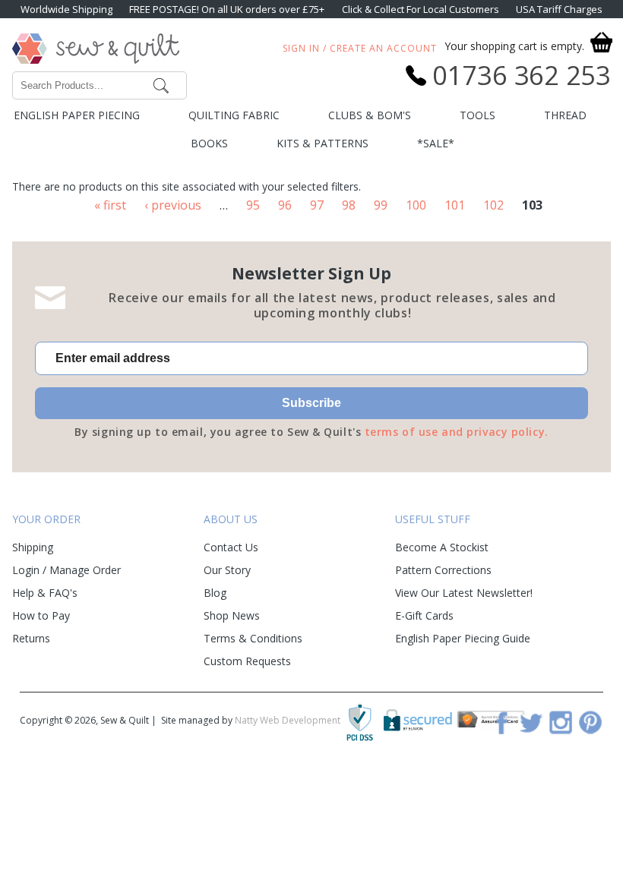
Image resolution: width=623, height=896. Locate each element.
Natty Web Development (287, 720)
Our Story (227, 570)
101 (454, 205)
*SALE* (435, 143)
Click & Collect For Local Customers (420, 9)
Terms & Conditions (253, 638)
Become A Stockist (442, 547)
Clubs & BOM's (369, 115)
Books (209, 143)
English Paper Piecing (77, 115)
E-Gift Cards (424, 615)
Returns (31, 638)
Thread (565, 115)
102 (493, 205)
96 (285, 205)
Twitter (531, 722)
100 (416, 205)
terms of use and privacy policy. (457, 431)
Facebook (501, 722)
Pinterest (590, 722)
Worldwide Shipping (66, 9)
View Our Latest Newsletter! (464, 592)
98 (349, 205)
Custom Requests (247, 661)
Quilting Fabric (234, 115)
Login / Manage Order (66, 570)
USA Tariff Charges (559, 9)
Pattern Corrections (443, 570)
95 (253, 205)
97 (317, 205)
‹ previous (172, 205)
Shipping (32, 547)
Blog (215, 592)
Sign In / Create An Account (360, 48)
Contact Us (231, 547)
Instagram (561, 722)
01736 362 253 (521, 75)
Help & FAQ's (44, 592)
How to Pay (41, 615)
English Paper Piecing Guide (462, 638)
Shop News (232, 615)
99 (380, 205)
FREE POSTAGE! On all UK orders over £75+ (226, 9)
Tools (477, 115)
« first (110, 205)
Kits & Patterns (322, 143)
